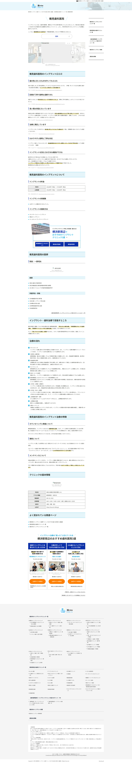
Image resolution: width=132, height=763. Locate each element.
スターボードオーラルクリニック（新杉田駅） (75, 623)
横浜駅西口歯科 (32, 689)
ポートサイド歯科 (89, 680)
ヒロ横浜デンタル (70, 680)
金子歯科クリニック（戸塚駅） (93, 644)
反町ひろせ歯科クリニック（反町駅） (94, 623)
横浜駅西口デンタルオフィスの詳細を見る (38, 586)
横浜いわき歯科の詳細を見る (57, 586)
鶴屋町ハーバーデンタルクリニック (93, 677)
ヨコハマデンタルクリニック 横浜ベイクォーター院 (93, 689)
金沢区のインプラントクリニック (36, 630)
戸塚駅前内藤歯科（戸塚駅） (93, 649)
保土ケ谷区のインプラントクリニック (55, 651)
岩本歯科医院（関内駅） (35, 657)
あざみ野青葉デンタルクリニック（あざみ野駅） (37, 623)
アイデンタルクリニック (53, 671)
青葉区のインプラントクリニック (36, 620)
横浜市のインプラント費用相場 (35, 713)
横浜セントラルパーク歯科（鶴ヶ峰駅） (56, 623)
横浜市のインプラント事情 (96, 49)
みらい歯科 (50, 682)
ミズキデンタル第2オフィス (34, 682)
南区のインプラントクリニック (73, 651)
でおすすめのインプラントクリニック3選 (64, 233)
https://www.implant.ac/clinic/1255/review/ (46, 133)
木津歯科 (69, 673)
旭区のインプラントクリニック (54, 620)
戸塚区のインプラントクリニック (92, 630)
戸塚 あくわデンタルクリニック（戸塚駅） (94, 636)
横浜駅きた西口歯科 (71, 685)
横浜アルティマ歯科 (90, 682)
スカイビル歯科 (51, 677)
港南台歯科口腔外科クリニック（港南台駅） (55, 636)
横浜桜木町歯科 (51, 689)
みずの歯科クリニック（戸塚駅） (94, 646)
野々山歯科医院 (32, 680)
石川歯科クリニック (71, 671)
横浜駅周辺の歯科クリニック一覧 (96, 31)
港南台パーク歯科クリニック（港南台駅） (56, 632)
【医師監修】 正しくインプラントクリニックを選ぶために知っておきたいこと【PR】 (36, 703)
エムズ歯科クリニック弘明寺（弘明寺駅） (75, 654)
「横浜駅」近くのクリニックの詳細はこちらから (73, 595)
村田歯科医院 (69, 682)
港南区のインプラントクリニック (55, 630)
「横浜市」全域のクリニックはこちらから (74, 592)
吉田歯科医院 (32, 693)
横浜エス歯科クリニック (53, 685)
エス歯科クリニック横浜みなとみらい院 (36, 674)
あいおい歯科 (32, 671)
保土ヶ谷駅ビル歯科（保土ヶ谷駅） (55, 655)
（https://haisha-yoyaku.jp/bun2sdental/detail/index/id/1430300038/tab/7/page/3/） (50, 104)
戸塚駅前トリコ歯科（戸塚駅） (93, 639)
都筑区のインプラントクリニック (73, 630)
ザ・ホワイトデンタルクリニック (92, 673)
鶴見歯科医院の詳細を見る (76, 586)
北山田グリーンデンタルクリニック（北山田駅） (75, 634)
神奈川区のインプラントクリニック (93, 620)
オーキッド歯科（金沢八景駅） (36, 634)
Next (72, 52)
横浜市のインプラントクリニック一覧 (96, 22)
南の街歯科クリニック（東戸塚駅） (93, 641)
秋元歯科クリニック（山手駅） (36, 662)
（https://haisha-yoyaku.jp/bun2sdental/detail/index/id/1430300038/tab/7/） (48, 90)
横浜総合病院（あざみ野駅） (36, 626)
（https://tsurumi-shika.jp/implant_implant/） (46, 194)
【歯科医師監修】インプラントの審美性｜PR (55, 702)
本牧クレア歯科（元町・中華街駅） (36, 654)
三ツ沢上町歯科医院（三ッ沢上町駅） (94, 626)
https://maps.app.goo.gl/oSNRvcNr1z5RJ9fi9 (45, 167)
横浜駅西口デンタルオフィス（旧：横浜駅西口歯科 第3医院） (93, 685)
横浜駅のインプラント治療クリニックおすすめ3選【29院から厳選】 (91, 1)
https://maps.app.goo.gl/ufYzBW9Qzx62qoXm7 (44, 120)
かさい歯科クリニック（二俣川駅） (55, 626)
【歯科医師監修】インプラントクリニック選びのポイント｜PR (96, 41)
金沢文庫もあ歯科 (34, 632)
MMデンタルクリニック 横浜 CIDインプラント (55, 674)
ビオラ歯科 (50, 680)
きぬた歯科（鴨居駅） (72, 632)
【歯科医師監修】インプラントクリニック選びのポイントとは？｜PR (68, 313)
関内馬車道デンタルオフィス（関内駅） (37, 659)
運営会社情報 (93, 56)
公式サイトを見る (37, 581)
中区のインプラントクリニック (35, 651)
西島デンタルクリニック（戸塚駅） (93, 632)
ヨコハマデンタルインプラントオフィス (74, 689)
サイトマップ (101, 761)
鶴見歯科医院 (69, 677)
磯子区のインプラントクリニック (73, 620)
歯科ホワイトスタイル (33, 677)
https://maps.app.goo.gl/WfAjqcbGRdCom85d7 (46, 147)
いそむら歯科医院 (89, 671)
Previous (41, 52)
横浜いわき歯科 (32, 685)
